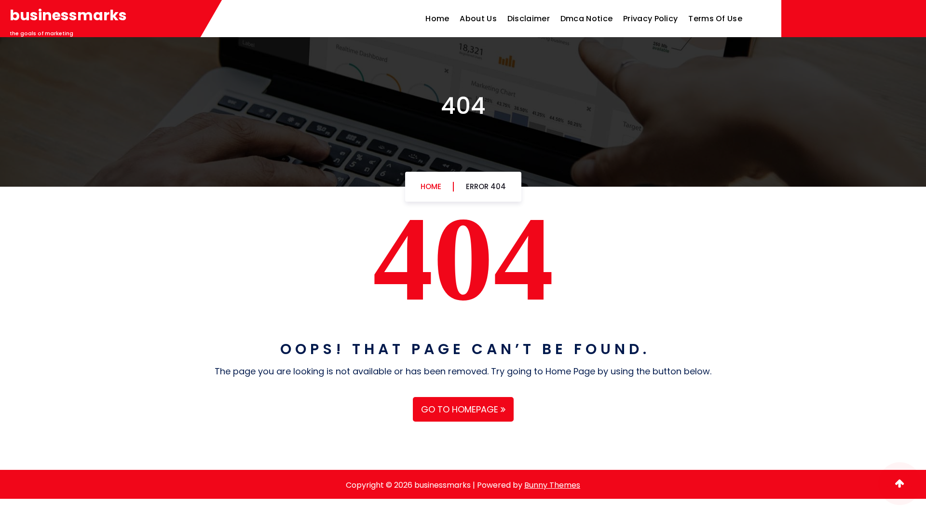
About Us (478, 18)
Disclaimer (528, 18)
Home (437, 18)
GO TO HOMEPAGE (461, 409)
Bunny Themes (552, 485)
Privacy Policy (650, 18)
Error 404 (486, 186)
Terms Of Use (715, 18)
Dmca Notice (586, 18)
